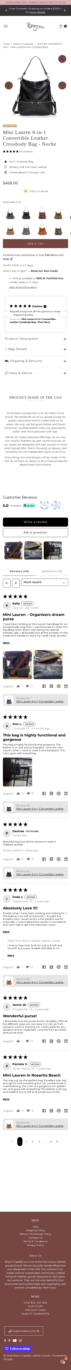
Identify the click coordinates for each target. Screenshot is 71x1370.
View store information (23, 287)
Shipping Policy (35, 1230)
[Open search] (7, 583)
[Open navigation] (6, 26)
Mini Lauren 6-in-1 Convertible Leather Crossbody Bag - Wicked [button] (40, 809)
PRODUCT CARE (35, 1310)
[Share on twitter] (51, 686)
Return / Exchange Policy (35, 1233)
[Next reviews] (63, 314)
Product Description (22, 338)
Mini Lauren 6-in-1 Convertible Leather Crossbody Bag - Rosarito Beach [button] (40, 982)
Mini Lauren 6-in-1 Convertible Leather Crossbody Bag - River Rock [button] (40, 874)
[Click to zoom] (62, 59)
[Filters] (16, 583)
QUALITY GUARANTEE (35, 1313)
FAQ (35, 1226)
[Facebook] (5, 1341)
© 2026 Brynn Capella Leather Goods (26, 1355)
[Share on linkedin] (66, 686)
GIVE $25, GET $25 (35, 1302)
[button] (11, 151)
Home (6, 43)
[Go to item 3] (53, 550)
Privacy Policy (35, 1245)
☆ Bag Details (16, 349)
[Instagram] (20, 1341)
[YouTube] (15, 1341)
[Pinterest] (9, 1341)
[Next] (64, 10)
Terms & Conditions (35, 1241)
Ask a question (35, 532)
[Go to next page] (58, 1141)
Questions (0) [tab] (52, 571)
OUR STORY (35, 1306)
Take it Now (41, 12)
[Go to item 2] (33, 550)
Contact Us (35, 1237)
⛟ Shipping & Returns (23, 361)
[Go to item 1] (13, 550)
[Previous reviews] (7, 314)
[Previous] (6, 10)
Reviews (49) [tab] (19, 571)
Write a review (36, 522)
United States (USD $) (25, 1331)
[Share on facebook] (44, 686)
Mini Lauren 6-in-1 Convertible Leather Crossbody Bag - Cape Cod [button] (40, 701)
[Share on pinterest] (58, 686)
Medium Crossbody (23, 43)
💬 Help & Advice (19, 373)
